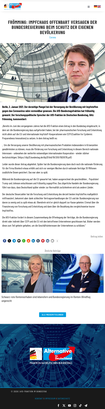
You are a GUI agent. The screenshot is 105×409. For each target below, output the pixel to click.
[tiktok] (80, 405)
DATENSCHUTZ (64, 398)
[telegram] (85, 405)
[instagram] (75, 405)
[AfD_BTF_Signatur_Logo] (13, 4)
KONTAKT (39, 398)
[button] (4, 240)
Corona (52, 37)
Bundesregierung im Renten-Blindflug (71, 297)
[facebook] (58, 405)
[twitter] (64, 405)
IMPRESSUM (50, 398)
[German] (95, 6)
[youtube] (69, 405)
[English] (99, 6)
